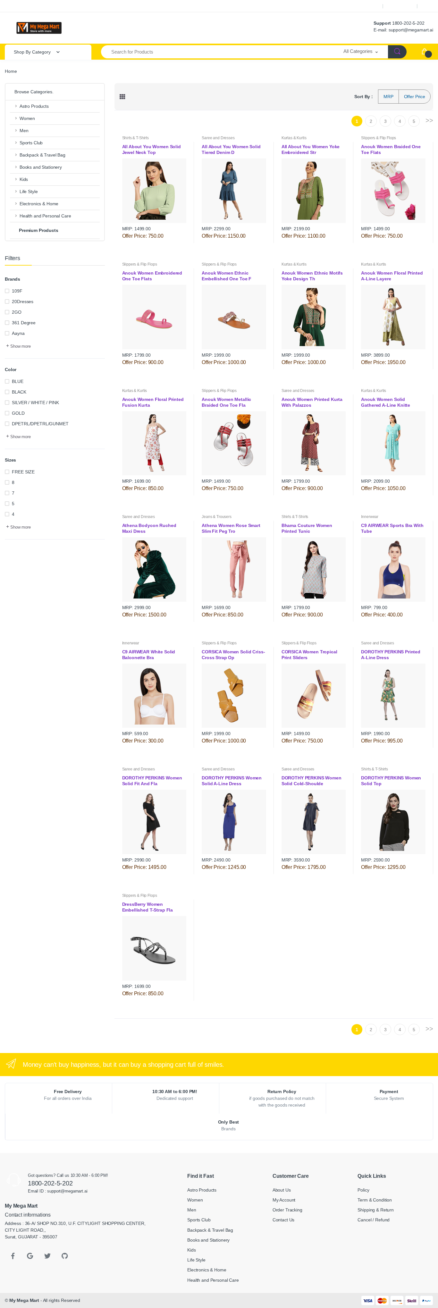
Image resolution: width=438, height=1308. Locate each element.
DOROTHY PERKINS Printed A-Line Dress (390, 654)
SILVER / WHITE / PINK (35, 402)
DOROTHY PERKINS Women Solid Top (391, 780)
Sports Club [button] (31, 142)
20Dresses (22, 301)
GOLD (18, 413)
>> (429, 120)
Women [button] (27, 118)
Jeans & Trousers (217, 516)
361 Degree (24, 322)
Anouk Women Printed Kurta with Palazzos (312, 402)
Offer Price (414, 96)
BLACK (19, 392)
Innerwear (369, 516)
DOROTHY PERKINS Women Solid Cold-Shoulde (311, 780)
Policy (363, 1190)
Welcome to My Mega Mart (29, 6)
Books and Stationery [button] (41, 167)
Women (195, 1199)
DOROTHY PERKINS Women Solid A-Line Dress (232, 780)
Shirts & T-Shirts (135, 138)
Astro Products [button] (34, 106)
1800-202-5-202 (408, 23)
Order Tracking (287, 1209)
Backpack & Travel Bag (210, 1230)
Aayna (18, 333)
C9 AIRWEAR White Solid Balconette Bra (148, 654)
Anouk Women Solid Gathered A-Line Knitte (386, 402)
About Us (282, 1190)
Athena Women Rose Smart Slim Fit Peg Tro (231, 528)
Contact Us (284, 1219)
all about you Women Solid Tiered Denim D (231, 149)
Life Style (196, 1259)
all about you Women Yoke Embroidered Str (311, 149)
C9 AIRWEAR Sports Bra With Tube (392, 528)
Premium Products (38, 230)
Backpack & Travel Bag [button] (42, 154)
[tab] (122, 96)
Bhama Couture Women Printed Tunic (307, 528)
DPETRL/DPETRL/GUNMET (40, 423)
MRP (388, 96)
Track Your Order (360, 6)
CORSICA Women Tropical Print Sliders (309, 654)
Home (11, 71)
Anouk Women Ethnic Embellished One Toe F (227, 275)
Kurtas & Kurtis (294, 138)
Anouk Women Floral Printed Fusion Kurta (153, 402)
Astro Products (201, 1190)
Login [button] (428, 6)
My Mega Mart (24, 1300)
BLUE (17, 381)
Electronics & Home (206, 1269)
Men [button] (24, 130)
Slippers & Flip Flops (378, 138)
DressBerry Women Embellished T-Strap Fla (148, 907)
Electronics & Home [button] (39, 203)
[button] (360, 51)
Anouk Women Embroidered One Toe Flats (152, 275)
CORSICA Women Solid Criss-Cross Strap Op (233, 654)
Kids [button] (24, 179)
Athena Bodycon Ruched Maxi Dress (149, 528)
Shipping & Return (376, 1209)
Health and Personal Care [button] (45, 215)
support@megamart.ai (411, 29)
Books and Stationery (208, 1240)
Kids (191, 1250)
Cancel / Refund (374, 1219)
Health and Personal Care (213, 1280)
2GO (16, 312)
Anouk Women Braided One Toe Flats (391, 149)
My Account (400, 6)
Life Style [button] (29, 191)
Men (191, 1209)
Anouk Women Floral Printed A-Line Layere (392, 275)
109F (17, 290)
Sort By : (363, 96)
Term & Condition (375, 1199)
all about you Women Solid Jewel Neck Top (151, 149)
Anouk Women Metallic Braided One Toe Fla (226, 402)
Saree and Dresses (218, 138)
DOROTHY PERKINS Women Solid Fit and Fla (152, 780)
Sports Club (198, 1219)
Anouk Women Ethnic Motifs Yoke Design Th (312, 275)
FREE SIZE (23, 471)
